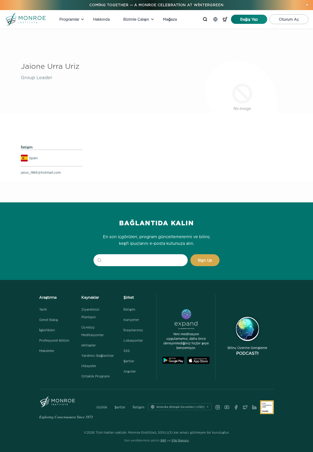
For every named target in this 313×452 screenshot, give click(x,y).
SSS (127, 350)
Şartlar (129, 361)
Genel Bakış (48, 319)
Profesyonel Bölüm (54, 340)
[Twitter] (245, 407)
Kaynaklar (90, 297)
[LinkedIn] (254, 407)
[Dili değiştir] (215, 19)
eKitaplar (88, 345)
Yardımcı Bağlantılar (97, 355)
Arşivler (130, 371)
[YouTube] (227, 407)
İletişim (129, 309)
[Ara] (205, 19)
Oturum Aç (289, 19)
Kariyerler (131, 319)
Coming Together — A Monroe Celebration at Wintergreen (156, 5)
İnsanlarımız (133, 330)
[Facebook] (236, 407)
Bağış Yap (249, 19)
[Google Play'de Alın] (173, 360)
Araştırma (48, 297)
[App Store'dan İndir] (198, 360)
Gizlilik (101, 407)
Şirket (129, 297)
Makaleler (46, 350)
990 (163, 440)
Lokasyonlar (133, 340)
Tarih (43, 309)
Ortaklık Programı (95, 376)
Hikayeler (88, 366)
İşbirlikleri (47, 330)
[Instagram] (217, 407)
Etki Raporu (180, 440)
